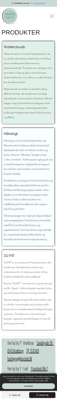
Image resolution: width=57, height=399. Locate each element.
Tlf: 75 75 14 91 (39, 3)
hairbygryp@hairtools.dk (19, 359)
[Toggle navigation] (51, 16)
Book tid (44, 395)
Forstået (28, 386)
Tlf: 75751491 (32, 351)
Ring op (16, 395)
